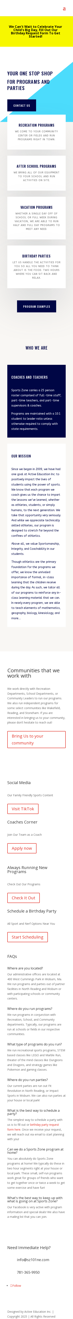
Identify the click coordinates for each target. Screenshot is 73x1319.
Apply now (22, 848)
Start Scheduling (27, 937)
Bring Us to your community (27, 739)
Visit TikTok (23, 809)
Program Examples (36, 306)
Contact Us (21, 105)
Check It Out (23, 898)
